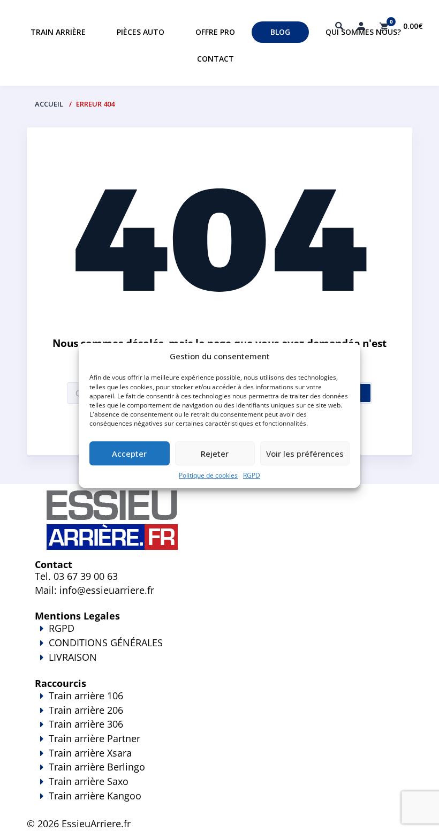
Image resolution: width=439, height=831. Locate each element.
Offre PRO (215, 32)
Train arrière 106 (86, 695)
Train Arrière (58, 32)
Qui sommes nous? (363, 32)
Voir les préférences (305, 453)
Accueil (49, 104)
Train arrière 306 (86, 723)
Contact (215, 59)
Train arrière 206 (86, 710)
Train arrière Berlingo (97, 766)
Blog (280, 32)
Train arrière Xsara (90, 752)
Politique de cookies (208, 475)
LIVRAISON (73, 657)
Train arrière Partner (94, 738)
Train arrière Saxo (88, 781)
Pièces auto (140, 32)
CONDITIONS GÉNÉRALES (106, 642)
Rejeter (215, 453)
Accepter (129, 453)
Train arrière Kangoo (95, 795)
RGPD (251, 475)
